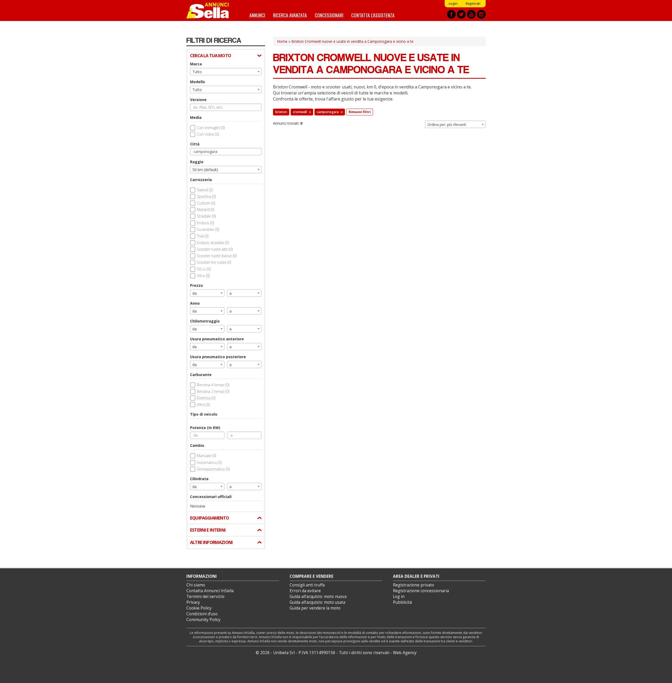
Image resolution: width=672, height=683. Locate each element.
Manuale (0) (206, 455)
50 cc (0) (204, 269)
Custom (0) (206, 202)
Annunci (257, 15)
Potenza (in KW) (205, 427)
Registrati (472, 3)
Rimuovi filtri (360, 112)
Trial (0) (202, 236)
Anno (195, 303)
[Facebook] (451, 14)
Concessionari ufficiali (211, 496)
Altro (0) (203, 275)
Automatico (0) (209, 462)
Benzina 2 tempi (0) (213, 391)
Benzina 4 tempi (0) (213, 384)
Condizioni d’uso (202, 614)
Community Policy (203, 619)
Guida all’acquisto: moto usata (317, 602)
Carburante (201, 374)
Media (196, 117)
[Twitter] (461, 14)
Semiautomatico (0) (213, 469)
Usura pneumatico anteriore (217, 338)
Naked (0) (205, 189)
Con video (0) (208, 134)
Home (282, 41)
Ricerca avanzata (290, 15)
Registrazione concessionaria (421, 591)
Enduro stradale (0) (213, 242)
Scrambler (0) (208, 229)
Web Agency (405, 652)
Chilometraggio (205, 321)
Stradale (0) (206, 216)
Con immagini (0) (211, 127)
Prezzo (196, 285)
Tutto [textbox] (197, 71)
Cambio (197, 445)
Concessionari (329, 15)
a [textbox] (230, 293)
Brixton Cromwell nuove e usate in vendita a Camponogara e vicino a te (352, 41)
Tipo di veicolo (203, 414)
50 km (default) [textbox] (205, 169)
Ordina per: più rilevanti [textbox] (446, 124)
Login (453, 3)
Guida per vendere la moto (315, 608)
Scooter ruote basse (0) (217, 255)
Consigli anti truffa (307, 585)
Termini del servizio (205, 596)
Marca (196, 63)
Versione (198, 99)
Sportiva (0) (206, 196)
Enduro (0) (205, 222)
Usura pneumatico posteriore (218, 356)
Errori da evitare (305, 591)
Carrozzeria (201, 179)
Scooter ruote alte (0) (215, 249)
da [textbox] (194, 293)
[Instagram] (481, 14)
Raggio (196, 161)
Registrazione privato (413, 585)
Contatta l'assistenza (373, 15)
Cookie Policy (199, 608)
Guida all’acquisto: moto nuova (318, 596)
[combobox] (225, 71)
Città (195, 143)
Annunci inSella (210, 10)
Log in (399, 596)
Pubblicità (402, 602)
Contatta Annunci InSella (210, 591)
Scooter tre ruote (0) (214, 262)
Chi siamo (195, 585)
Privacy (193, 602)
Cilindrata (199, 478)
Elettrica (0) (206, 397)
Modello (197, 81)
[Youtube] (471, 14)
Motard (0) (205, 209)
